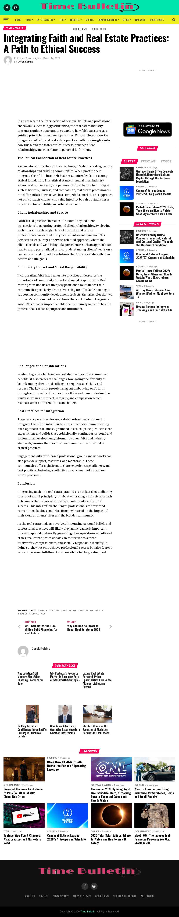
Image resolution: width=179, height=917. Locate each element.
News (28, 19)
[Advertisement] (64, 94)
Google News (80, 29)
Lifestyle (75, 19)
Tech (61, 19)
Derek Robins (25, 61)
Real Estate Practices (32, 614)
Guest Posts (157, 19)
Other (126, 19)
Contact (43, 896)
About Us (30, 896)
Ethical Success (49, 611)
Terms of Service (82, 896)
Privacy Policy (61, 896)
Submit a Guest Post (124, 896)
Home (18, 19)
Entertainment (45, 19)
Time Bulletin (87, 911)
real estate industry (92, 611)
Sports (89, 19)
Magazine (140, 19)
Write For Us (99, 29)
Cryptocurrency (107, 19)
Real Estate (69, 611)
